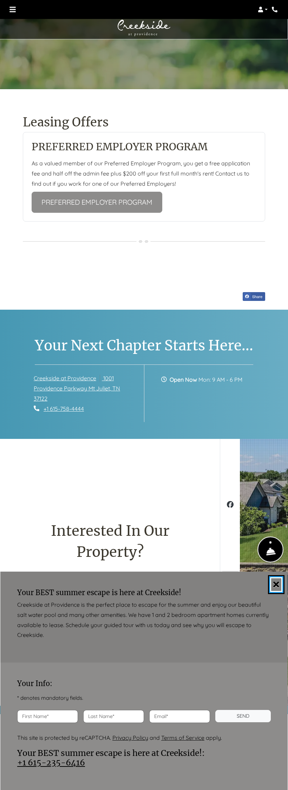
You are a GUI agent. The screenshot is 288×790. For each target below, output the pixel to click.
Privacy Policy (130, 737)
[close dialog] (276, 584)
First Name (35, 716)
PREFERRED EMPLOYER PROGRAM (101, 201)
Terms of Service (182, 737)
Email (161, 716)
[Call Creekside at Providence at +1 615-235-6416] (275, 9)
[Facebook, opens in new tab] (230, 505)
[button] (262, 9)
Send (243, 716)
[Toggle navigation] (13, 9)
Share (256, 296)
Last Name (101, 716)
